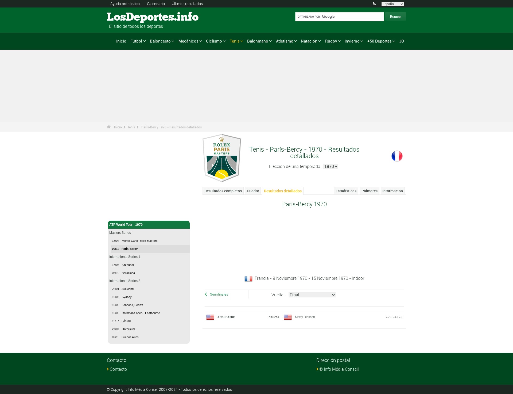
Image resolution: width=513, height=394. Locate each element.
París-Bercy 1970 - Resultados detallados (171, 127)
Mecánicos (188, 41)
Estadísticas (346, 190)
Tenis (235, 41)
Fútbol (136, 41)
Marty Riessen (305, 317)
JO (401, 41)
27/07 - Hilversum (123, 329)
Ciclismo (214, 41)
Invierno (352, 41)
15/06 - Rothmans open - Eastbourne (136, 313)
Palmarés (370, 190)
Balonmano (257, 41)
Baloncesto (160, 41)
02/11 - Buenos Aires (125, 337)
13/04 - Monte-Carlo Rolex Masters (135, 240)
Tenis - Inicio (118, 213)
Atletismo (284, 41)
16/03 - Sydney (122, 297)
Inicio (121, 41)
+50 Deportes (379, 41)
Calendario (156, 3)
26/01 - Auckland (123, 288)
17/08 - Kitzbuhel (123, 264)
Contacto (118, 369)
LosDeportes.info (127, 17)
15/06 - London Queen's (127, 305)
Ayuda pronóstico (125, 3)
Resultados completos (223, 190)
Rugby (331, 41)
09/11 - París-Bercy (125, 248)
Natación (309, 41)
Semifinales (219, 294)
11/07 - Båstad (121, 321)
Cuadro (253, 190)
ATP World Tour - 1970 (126, 225)
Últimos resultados (187, 3)
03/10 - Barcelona (123, 272)
